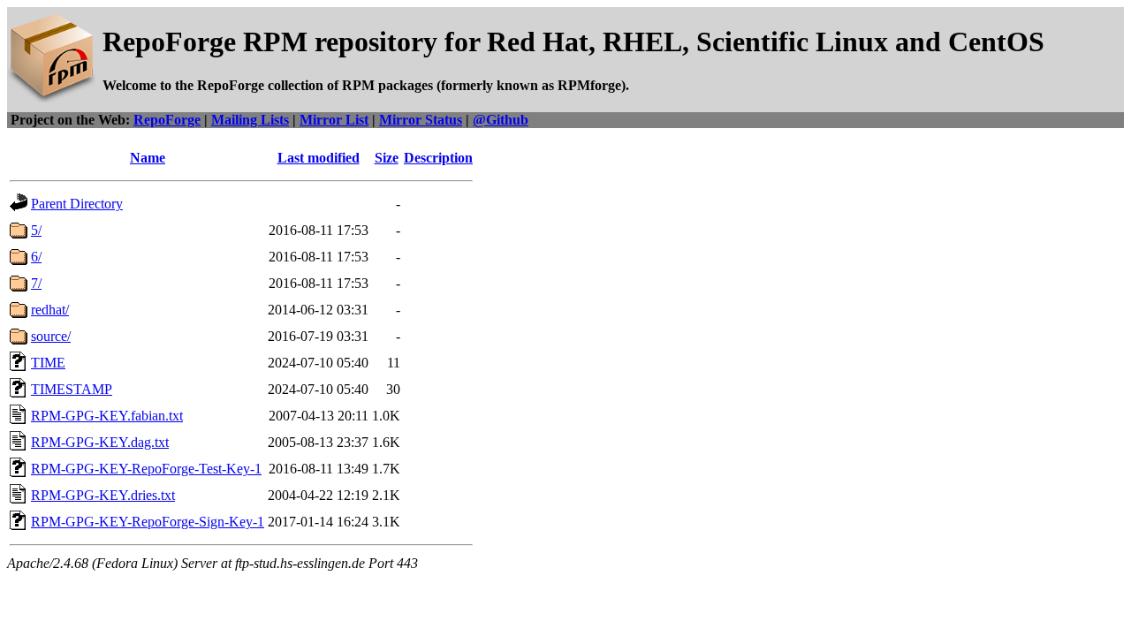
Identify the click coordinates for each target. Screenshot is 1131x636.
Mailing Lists (250, 119)
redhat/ (50, 309)
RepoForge (167, 119)
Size (387, 157)
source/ (51, 336)
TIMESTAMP (71, 389)
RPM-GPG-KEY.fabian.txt (107, 415)
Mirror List (334, 119)
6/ (36, 256)
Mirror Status (420, 119)
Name (147, 157)
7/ (36, 283)
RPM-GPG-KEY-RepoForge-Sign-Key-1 (147, 521)
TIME (48, 362)
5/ (36, 230)
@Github (500, 119)
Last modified (318, 157)
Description (438, 157)
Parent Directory (77, 203)
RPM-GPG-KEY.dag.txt (100, 442)
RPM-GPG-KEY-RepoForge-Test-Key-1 (146, 468)
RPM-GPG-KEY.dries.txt (103, 495)
